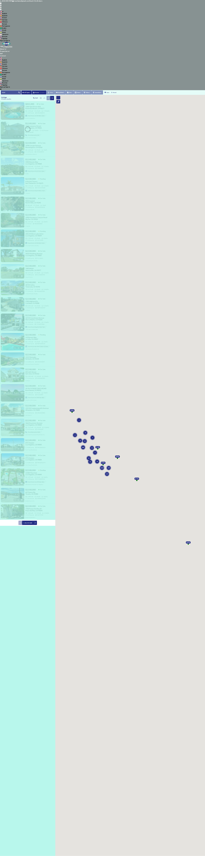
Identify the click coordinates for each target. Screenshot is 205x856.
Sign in (7, 40)
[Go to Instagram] (0, 5)
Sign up (2, 40)
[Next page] (52, 98)
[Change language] (1, 11)
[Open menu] (0, 89)
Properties (4, 51)
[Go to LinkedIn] (0, 9)
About (2, 49)
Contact (3, 56)
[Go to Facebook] (0, 3)
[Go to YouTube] (0, 7)
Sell (1, 53)
